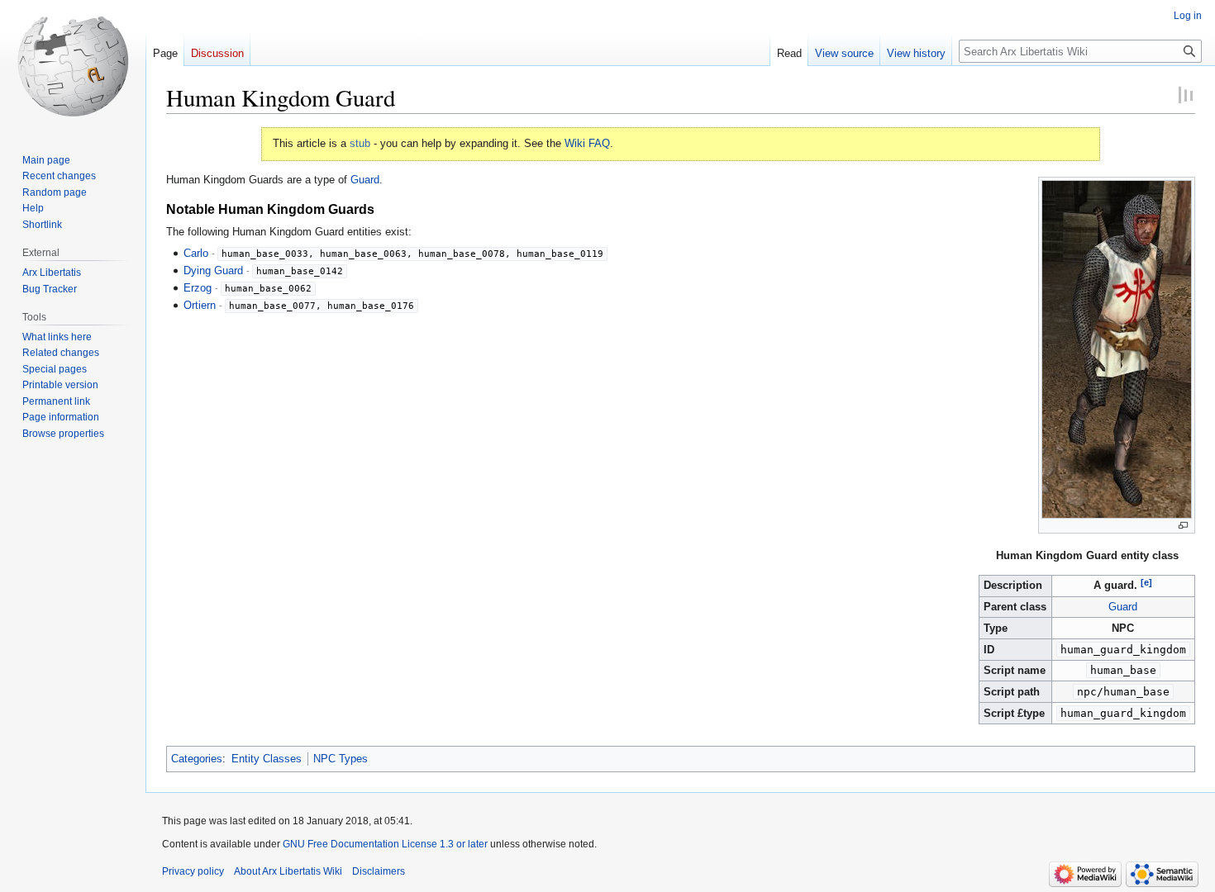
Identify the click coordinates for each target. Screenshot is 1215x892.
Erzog (197, 288)
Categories (196, 758)
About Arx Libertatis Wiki (288, 871)
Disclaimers (378, 871)
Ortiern (199, 305)
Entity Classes (266, 758)
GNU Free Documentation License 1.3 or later (385, 844)
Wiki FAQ (587, 143)
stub (360, 143)
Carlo (195, 253)
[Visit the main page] (73, 66)
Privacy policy (193, 871)
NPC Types (340, 758)
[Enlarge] (1183, 525)
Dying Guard (213, 270)
